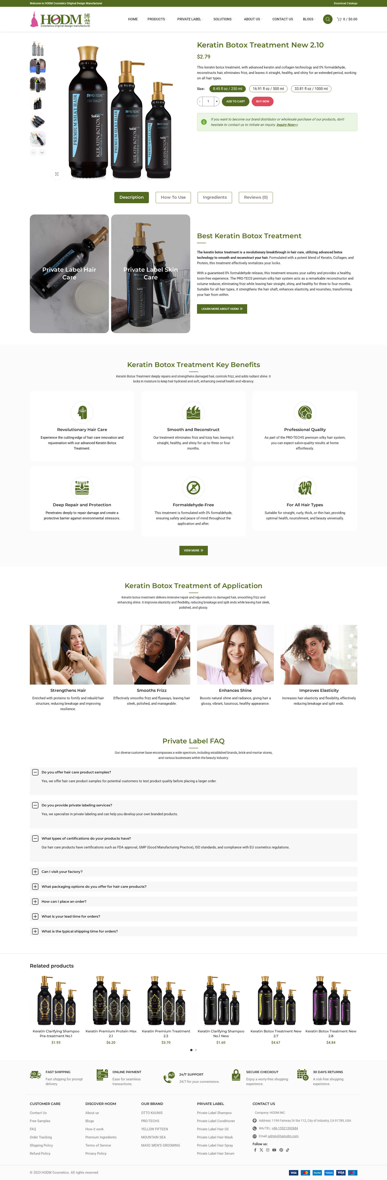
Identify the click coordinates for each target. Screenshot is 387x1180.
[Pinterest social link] (281, 1150)
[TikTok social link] (287, 1150)
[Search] (328, 19)
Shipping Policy (41, 1145)
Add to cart (235, 101)
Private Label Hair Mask (215, 1137)
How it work (94, 1129)
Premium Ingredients (101, 1137)
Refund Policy (40, 1154)
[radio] (227, 88)
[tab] (131, 197)
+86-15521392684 (285, 1128)
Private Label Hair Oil (213, 1129)
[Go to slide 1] (191, 1050)
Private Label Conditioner (216, 1121)
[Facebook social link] (255, 1150)
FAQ (33, 1129)
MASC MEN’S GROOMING (160, 1145)
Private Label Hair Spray (215, 1145)
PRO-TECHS (150, 1121)
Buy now (262, 101)
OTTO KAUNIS (152, 1113)
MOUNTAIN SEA (153, 1137)
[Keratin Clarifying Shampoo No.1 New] (221, 1000)
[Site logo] (60, 19)
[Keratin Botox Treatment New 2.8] (331, 1000)
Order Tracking (41, 1137)
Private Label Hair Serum (215, 1154)
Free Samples (40, 1121)
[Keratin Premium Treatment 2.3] (166, 1000)
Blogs (89, 1121)
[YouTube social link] (274, 1150)
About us (92, 1113)
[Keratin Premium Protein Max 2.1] (111, 1000)
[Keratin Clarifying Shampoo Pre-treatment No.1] (56, 1000)
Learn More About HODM (220, 309)
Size (200, 89)
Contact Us (38, 1113)
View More (191, 550)
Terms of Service (98, 1145)
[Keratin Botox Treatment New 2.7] (276, 1000)
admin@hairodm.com (283, 1136)
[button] (33, 152)
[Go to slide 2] (196, 1050)
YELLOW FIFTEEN (154, 1129)
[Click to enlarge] (57, 174)
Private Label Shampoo (214, 1113)
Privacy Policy (95, 1154)
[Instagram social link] (268, 1150)
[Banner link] (69, 273)
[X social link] (261, 1150)
